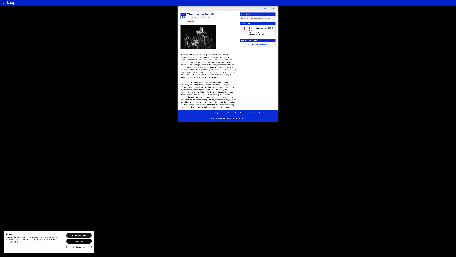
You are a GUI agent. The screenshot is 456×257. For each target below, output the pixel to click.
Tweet (274, 8)
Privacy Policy (239, 113)
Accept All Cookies (79, 235)
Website (266, 8)
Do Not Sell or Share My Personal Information (261, 113)
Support (217, 113)
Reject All (79, 241)
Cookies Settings (79, 247)
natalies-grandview (19, 3)
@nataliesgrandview (260, 44)
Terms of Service (227, 113)
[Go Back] (3, 3)
